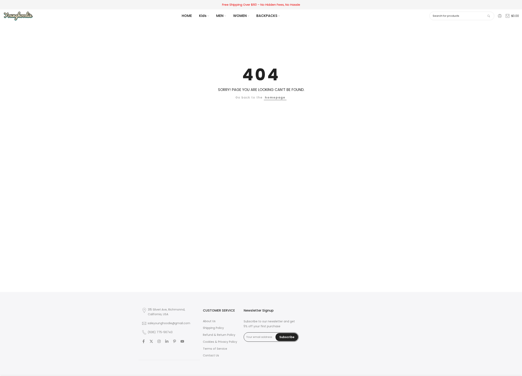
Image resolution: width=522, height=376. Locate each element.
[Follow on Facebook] (143, 341)
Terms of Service (215, 349)
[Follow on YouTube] (182, 341)
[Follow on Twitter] (151, 341)
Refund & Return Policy (219, 335)
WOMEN (240, 15)
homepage (275, 97)
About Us (209, 321)
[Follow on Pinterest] (174, 341)
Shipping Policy (213, 328)
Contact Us (211, 355)
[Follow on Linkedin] (167, 341)
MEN (219, 15)
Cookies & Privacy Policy (220, 342)
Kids (203, 15)
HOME (187, 15)
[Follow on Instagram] (159, 341)
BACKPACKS (266, 15)
